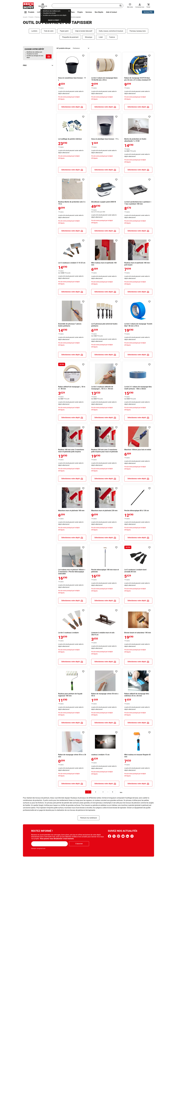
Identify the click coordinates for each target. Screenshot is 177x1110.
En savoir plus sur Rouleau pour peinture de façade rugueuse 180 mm (72, 697)
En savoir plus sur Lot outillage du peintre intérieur (72, 143)
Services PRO (148, 12)
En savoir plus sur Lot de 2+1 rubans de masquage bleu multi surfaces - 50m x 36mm (138, 391)
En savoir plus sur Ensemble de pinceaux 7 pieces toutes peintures (72, 328)
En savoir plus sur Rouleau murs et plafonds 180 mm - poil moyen (138, 266)
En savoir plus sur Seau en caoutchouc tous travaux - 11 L (72, 81)
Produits (31, 17)
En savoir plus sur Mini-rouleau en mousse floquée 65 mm (138, 758)
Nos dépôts (99, 12)
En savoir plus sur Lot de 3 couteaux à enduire (72, 636)
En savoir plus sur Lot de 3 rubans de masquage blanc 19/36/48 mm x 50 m (105, 81)
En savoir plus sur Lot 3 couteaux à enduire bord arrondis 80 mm (138, 574)
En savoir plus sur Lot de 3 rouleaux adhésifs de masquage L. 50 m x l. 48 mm (105, 391)
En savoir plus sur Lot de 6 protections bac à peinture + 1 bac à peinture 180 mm (138, 205)
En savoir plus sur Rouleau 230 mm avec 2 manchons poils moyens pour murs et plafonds (105, 453)
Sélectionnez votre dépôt (70, 107)
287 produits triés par (63, 48)
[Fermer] (69, 11)
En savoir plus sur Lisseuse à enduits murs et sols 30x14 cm (105, 636)
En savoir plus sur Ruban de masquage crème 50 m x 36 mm (72, 758)
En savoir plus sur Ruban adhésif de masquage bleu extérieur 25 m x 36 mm (138, 697)
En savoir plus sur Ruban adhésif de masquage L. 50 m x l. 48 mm (72, 391)
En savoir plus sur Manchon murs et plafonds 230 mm (105, 513)
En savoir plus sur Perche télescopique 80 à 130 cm (138, 513)
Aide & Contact (111, 12)
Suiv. (121, 792)
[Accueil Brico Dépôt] (28, 5)
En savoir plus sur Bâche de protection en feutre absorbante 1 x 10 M (138, 143)
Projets (80, 12)
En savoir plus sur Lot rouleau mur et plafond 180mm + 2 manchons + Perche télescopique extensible (72, 574)
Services (89, 12)
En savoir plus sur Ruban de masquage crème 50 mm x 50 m (105, 697)
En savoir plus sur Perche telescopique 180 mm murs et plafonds (105, 574)
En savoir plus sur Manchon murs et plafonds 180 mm (72, 513)
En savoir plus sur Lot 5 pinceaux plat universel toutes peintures (105, 328)
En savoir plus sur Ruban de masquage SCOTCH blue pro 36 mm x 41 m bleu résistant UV (138, 81)
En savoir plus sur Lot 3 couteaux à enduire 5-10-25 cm (72, 266)
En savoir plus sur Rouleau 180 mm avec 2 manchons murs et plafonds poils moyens (72, 453)
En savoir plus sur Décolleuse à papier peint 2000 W (105, 205)
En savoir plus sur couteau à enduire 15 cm (105, 758)
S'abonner (79, 844)
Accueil (25, 17)
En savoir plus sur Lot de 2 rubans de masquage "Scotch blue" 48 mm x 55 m (138, 328)
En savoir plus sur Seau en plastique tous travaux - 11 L (105, 143)
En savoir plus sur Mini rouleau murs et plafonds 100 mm (105, 266)
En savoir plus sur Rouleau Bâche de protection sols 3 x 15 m (72, 205)
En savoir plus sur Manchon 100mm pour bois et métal (138, 453)
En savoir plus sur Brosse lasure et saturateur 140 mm (138, 636)
